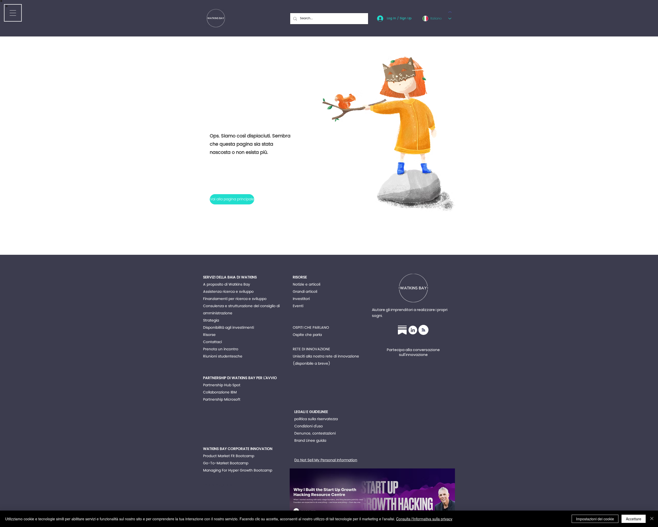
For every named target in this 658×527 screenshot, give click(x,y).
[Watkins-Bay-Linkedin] (412, 330)
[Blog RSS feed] (423, 330)
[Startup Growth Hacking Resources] (402, 330)
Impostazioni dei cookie (595, 518)
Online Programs (217, 485)
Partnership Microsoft (221, 399)
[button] (231, 199)
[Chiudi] (652, 519)
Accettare (633, 518)
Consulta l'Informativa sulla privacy (424, 518)
